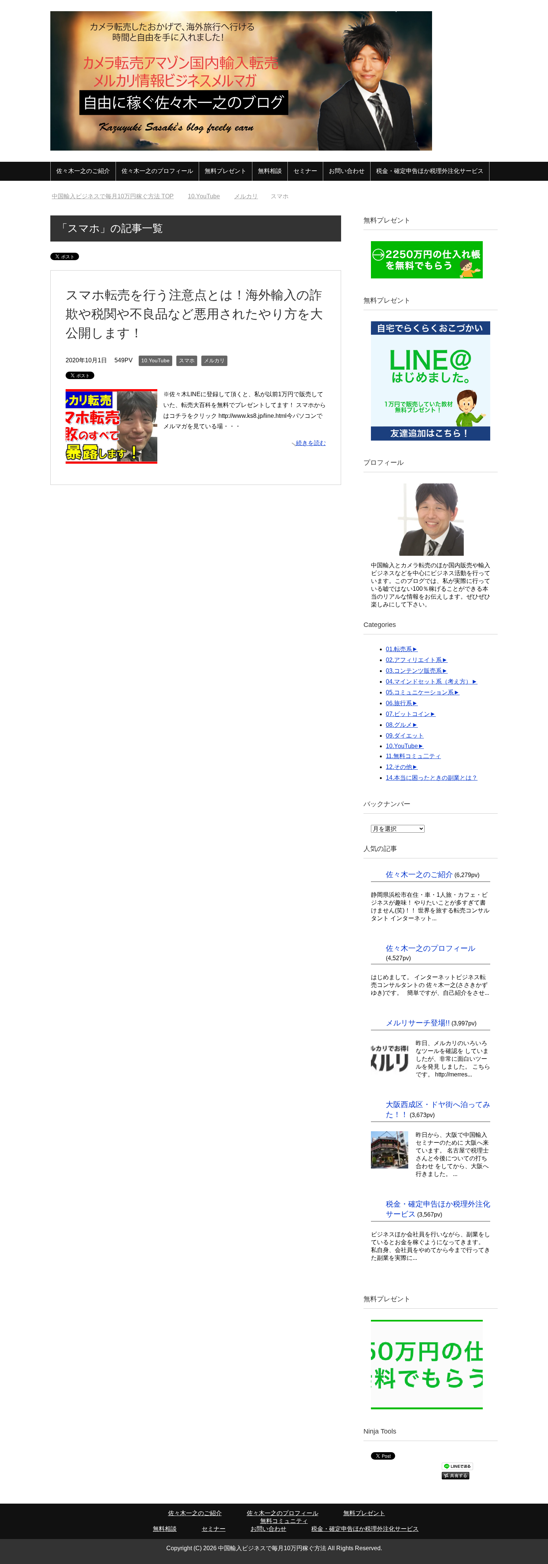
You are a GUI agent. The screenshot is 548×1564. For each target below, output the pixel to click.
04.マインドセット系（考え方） (429, 681)
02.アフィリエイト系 (414, 660)
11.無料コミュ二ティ (413, 756)
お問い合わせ (347, 171)
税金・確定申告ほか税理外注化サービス (430, 171)
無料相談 (270, 171)
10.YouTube (155, 360)
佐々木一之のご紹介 (83, 171)
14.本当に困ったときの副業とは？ (432, 778)
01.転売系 (399, 649)
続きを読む (311, 443)
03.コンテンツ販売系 (414, 671)
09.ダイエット (405, 735)
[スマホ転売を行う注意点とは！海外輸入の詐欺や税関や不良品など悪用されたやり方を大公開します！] (111, 458)
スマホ (187, 360)
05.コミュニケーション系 (420, 692)
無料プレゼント (225, 171)
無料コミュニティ (284, 1521)
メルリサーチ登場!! (418, 1023)
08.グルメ (399, 725)
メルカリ (214, 360)
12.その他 (399, 767)
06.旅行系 (399, 703)
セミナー (305, 171)
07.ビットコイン (408, 714)
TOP (113, 196)
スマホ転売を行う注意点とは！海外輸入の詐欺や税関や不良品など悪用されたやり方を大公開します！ (194, 314)
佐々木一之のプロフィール (157, 171)
